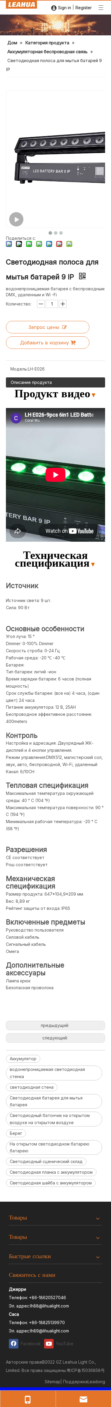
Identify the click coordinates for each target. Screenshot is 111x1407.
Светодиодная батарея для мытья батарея (46, 1101)
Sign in (64, 7)
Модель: (19, 368)
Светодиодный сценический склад (46, 1161)
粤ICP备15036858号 (86, 1370)
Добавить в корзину (44, 343)
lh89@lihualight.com (49, 1330)
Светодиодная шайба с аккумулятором (51, 1182)
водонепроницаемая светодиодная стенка (47, 1073)
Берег (16, 1133)
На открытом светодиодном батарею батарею (49, 1147)
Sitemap (52, 1381)
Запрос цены (43, 327)
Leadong (96, 1381)
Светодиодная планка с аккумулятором (51, 1172)
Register (83, 7)
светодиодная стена (32, 1087)
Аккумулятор (23, 1058)
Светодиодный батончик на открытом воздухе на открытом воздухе (50, 1119)
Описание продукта (31, 382)
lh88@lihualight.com (49, 1305)
